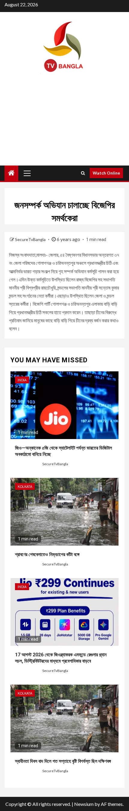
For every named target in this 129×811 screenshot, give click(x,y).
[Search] (83, 173)
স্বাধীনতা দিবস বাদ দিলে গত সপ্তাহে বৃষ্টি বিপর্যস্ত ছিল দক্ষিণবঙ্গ (63, 761)
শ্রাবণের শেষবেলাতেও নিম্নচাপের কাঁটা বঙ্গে (47, 554)
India (22, 380)
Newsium (84, 804)
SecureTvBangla (30, 239)
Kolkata (25, 486)
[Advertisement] (64, 125)
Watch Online (106, 172)
